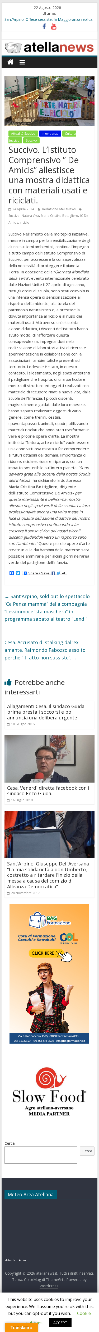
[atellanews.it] (50, 43)
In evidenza (50, 133)
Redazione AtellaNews (59, 209)
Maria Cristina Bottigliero (59, 215)
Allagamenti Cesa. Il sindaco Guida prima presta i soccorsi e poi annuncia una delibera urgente (45, 712)
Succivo (31, 140)
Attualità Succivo (23, 133)
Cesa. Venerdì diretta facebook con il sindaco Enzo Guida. (49, 791)
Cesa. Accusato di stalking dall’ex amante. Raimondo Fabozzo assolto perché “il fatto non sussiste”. (45, 650)
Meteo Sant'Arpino (15, 1260)
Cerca (9, 1143)
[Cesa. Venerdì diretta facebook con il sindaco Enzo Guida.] (49, 738)
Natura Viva (30, 215)
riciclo (24, 222)
